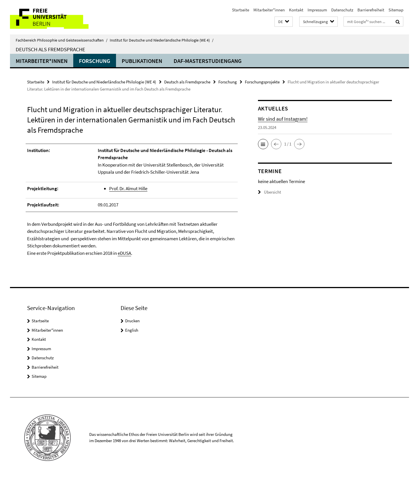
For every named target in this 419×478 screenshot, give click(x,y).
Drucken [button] (132, 320)
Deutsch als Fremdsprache (50, 49)
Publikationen (142, 60)
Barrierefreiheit (370, 10)
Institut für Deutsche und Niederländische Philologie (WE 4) (161, 40)
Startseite (240, 10)
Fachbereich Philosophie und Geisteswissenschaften (61, 40)
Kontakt (296, 10)
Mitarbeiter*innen (269, 10)
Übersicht (272, 192)
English (131, 330)
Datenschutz (342, 10)
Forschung (94, 60)
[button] (283, 22)
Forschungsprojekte (262, 82)
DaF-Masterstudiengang (208, 60)
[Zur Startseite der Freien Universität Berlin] (57, 17)
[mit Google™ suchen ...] (397, 21)
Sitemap (396, 10)
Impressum (317, 10)
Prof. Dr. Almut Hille (128, 188)
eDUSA (124, 253)
